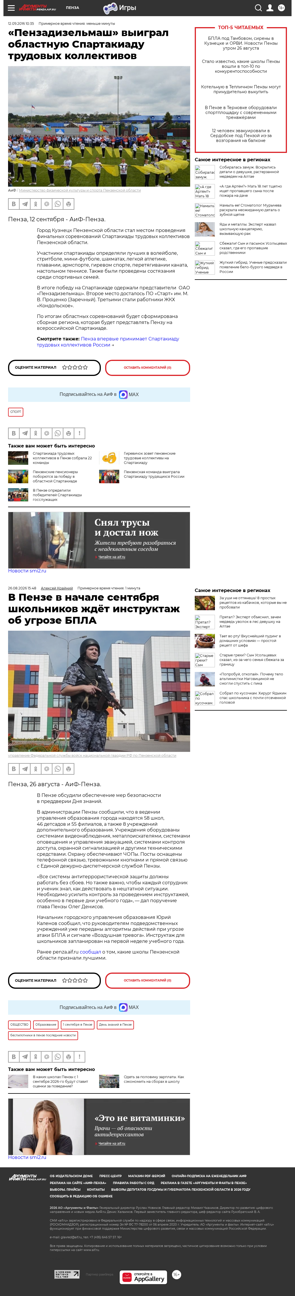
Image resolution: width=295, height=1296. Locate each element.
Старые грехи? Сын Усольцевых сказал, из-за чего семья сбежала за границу (252, 659)
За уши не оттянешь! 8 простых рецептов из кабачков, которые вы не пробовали (253, 602)
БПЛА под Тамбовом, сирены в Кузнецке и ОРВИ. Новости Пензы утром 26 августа (241, 43)
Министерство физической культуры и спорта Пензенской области (80, 190)
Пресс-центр (110, 1176)
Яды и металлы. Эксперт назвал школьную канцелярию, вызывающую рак (248, 229)
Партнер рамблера (99, 1274)
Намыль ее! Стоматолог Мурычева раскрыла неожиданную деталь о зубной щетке (250, 210)
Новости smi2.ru (27, 571)
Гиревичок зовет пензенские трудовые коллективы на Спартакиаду (149, 458)
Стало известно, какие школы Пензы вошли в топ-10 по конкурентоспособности (241, 66)
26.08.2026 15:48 (22, 588)
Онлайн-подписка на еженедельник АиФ (209, 1176)
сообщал (90, 952)
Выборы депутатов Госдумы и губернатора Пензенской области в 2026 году (180, 1190)
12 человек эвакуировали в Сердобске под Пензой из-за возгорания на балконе (241, 135)
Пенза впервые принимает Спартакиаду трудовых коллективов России (108, 342)
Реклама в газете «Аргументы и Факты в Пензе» (204, 1183)
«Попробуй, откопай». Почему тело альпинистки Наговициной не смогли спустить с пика (251, 679)
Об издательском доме (71, 1176)
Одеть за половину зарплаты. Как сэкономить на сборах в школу (154, 1079)
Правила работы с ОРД (133, 1183)
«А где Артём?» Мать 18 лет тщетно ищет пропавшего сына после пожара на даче (251, 191)
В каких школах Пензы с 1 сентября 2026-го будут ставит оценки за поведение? (60, 1081)
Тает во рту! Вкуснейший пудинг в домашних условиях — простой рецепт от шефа (250, 640)
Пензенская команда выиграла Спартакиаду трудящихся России (154, 474)
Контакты (96, 1190)
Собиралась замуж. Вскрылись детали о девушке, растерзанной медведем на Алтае (249, 172)
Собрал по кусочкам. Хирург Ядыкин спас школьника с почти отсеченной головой (253, 698)
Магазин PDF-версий (146, 1176)
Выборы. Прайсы (65, 1190)
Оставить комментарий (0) (147, 368)
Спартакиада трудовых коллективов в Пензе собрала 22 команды (62, 458)
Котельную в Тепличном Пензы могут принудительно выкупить (241, 89)
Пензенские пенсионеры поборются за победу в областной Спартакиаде (55, 476)
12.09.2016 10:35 (21, 23)
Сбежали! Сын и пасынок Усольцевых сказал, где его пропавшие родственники (253, 248)
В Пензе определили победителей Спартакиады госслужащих (57, 495)
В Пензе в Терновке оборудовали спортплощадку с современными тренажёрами (241, 112)
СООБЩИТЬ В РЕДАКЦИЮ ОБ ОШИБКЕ (81, 1196)
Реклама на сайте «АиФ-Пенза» (78, 1183)
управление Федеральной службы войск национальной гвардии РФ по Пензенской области (92, 755)
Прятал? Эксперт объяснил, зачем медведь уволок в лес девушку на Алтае (250, 621)
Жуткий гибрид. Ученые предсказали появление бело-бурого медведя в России (253, 267)
